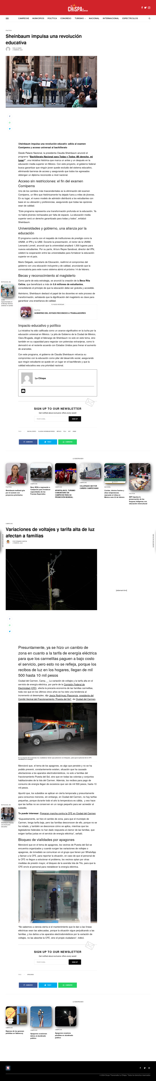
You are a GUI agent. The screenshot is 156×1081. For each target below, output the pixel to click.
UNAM (74, 431)
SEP (69, 431)
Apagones (30, 974)
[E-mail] (23, 391)
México (59, 431)
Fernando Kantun (21, 541)
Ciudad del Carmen (85, 699)
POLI (64, 431)
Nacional (107, 487)
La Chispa (18, 48)
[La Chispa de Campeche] (78, 7)
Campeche (33, 484)
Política (9, 30)
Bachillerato (31, 431)
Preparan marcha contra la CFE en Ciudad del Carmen (68, 813)
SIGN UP (75, 419)
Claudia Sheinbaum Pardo (46, 431)
